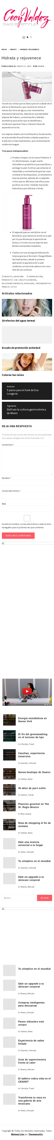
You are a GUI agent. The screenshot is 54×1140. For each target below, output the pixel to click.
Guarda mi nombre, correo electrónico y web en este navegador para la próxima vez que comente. (26, 526)
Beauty (8, 276)
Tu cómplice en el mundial (34, 861)
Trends (31, 795)
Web (4, 503)
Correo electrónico (11, 490)
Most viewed (26, 814)
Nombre (6, 478)
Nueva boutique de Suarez (34, 772)
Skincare (19, 276)
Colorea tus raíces (13, 375)
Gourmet (24, 763)
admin (41, 66)
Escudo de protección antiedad (21, 347)
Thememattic (36, 1134)
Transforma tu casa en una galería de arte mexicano (32, 1100)
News (30, 779)
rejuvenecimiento (12, 283)
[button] (28, 37)
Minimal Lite (17, 1134)
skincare (29, 283)
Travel (31, 744)
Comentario (8, 444)
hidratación (36, 276)
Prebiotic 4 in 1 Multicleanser (19, 280)
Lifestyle (24, 744)
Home (23, 852)
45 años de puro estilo (32, 788)
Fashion (24, 779)
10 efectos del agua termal (18, 320)
